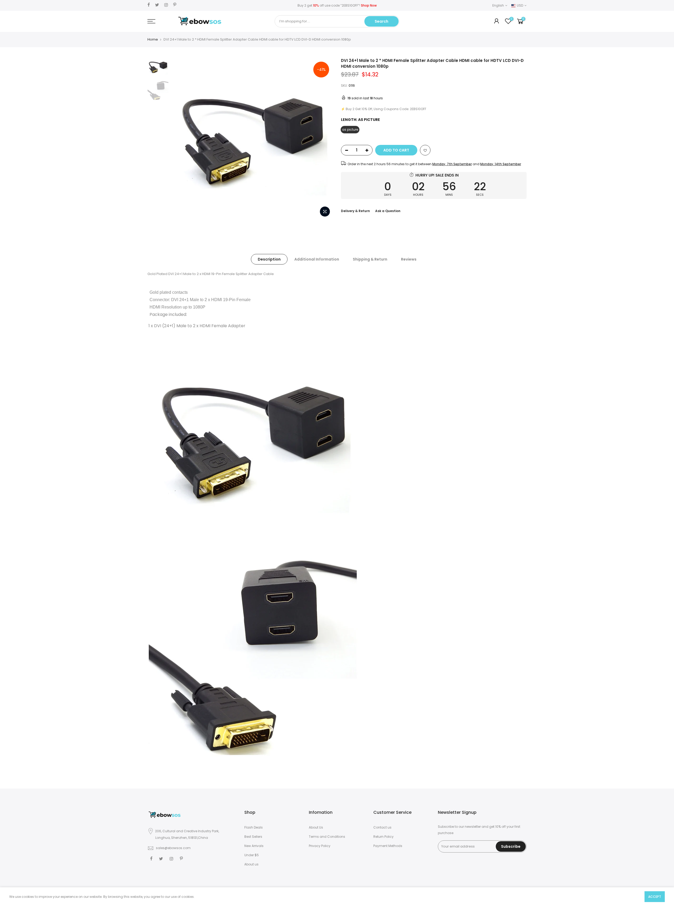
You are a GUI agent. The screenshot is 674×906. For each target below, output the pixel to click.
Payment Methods (387, 846)
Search (381, 21)
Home (152, 39)
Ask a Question (387, 211)
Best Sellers (253, 836)
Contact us (382, 827)
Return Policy (383, 836)
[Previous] (180, 139)
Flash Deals (253, 827)
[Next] (324, 139)
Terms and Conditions (327, 836)
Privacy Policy (319, 846)
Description (269, 259)
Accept (654, 896)
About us (251, 864)
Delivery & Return (355, 211)
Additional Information (316, 259)
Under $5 (251, 855)
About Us (316, 827)
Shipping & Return (370, 259)
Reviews (409, 259)
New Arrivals (254, 846)
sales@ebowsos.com (173, 848)
